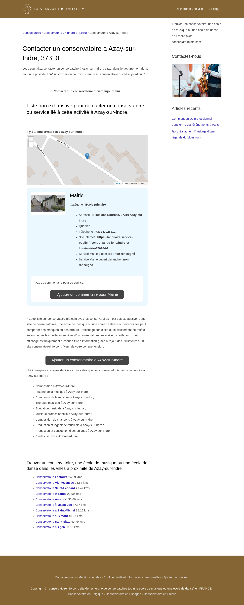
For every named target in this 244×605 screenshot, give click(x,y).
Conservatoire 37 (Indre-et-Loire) (65, 32)
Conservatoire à (54, 504)
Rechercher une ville (189, 8)
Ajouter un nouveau (176, 577)
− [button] (31, 144)
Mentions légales (90, 577)
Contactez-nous (65, 577)
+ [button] (31, 139)
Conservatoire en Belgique (85, 594)
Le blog (214, 8)
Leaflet (118, 183)
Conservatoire (31, 32)
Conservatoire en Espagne (123, 594)
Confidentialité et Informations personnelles (132, 577)
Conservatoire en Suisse (160, 594)
